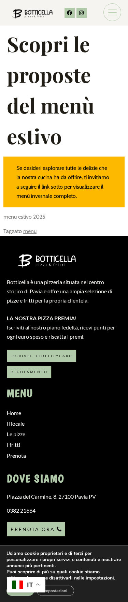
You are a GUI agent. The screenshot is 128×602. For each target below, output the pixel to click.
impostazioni (100, 578)
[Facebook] (70, 13)
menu (30, 231)
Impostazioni (55, 590)
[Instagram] (81, 13)
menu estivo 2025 (24, 217)
